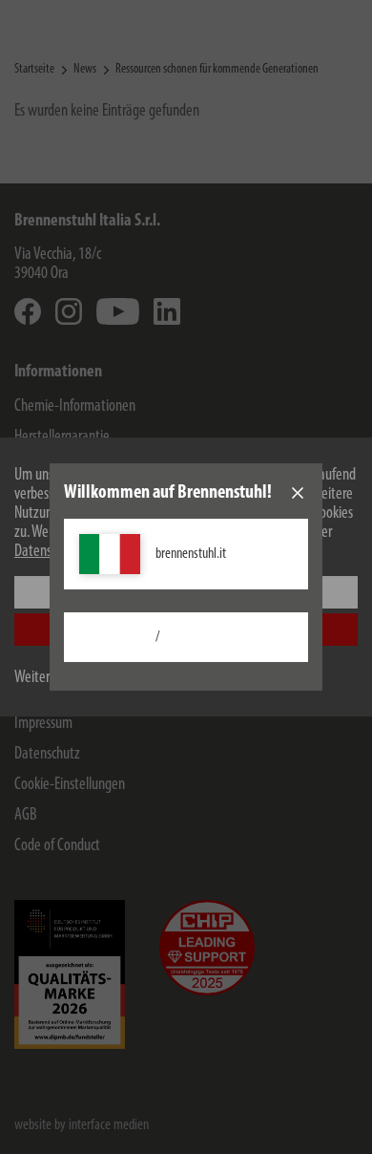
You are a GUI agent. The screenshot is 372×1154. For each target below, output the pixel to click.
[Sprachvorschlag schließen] (297, 492)
